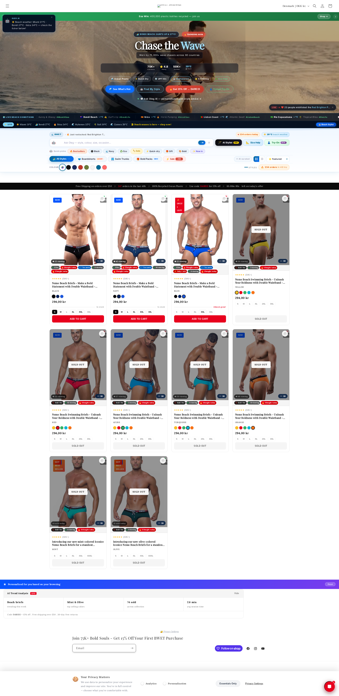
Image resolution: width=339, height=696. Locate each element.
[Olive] (86, 167)
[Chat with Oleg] (330, 687)
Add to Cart (78, 319)
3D (100, 261)
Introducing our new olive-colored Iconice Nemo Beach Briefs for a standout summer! (138, 545)
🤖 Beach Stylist (326, 124)
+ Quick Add (90, 259)
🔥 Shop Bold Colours (120, 89)
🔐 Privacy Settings (169, 631)
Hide (236, 593)
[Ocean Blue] (98, 167)
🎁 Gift (169, 151)
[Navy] (74, 167)
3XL (89, 312)
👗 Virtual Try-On (222, 89)
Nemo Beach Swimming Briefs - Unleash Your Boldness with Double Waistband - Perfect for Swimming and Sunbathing (259, 282)
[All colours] (62, 167)
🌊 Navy (110, 151)
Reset (330, 584)
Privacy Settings (254, 683)
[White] (92, 167)
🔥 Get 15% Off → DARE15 (187, 89)
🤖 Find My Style (152, 89)
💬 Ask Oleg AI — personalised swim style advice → (170, 98)
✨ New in (198, 151)
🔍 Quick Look (65, 260)
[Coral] (104, 167)
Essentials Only (228, 683)
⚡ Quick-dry (153, 151)
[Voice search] (209, 143)
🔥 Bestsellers (77, 151)
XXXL (89, 556)
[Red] (80, 167)
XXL (81, 312)
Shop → (324, 16)
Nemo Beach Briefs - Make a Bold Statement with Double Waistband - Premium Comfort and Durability (73, 286)
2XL (264, 304)
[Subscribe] (132, 648)
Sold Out (261, 319)
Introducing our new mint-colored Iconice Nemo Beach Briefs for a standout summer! (78, 545)
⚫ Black (95, 151)
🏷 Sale (136, 151)
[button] (7, 6)
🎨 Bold (183, 151)
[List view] (262, 159)
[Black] (68, 167)
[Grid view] (256, 159)
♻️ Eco (123, 151)
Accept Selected (202, 683)
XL (73, 312)
